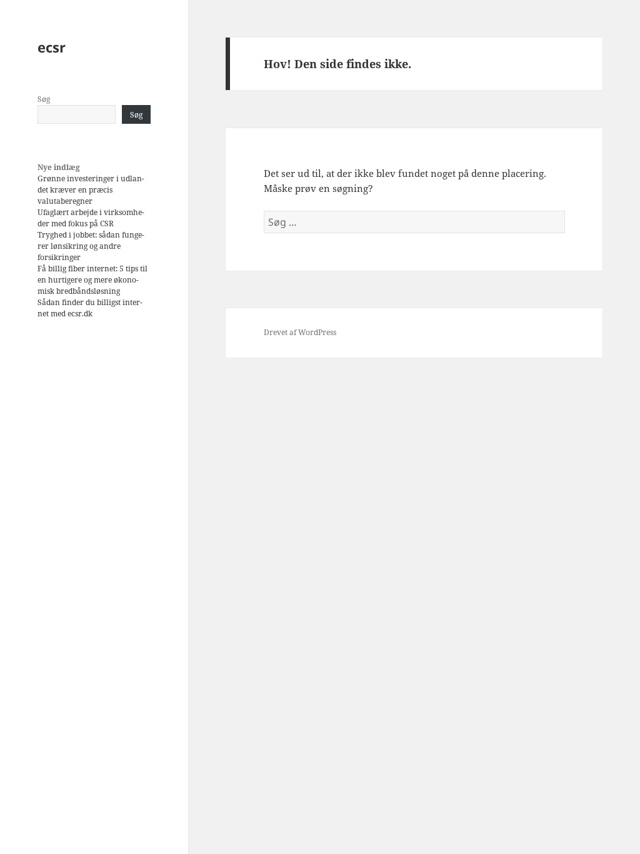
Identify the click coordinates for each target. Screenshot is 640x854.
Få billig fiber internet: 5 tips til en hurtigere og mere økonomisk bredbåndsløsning (93, 279)
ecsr (52, 47)
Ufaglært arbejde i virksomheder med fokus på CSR (91, 218)
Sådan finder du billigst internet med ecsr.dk (90, 308)
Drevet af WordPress (300, 332)
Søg (44, 99)
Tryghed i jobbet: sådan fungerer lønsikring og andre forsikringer (91, 246)
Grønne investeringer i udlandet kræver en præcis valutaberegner (91, 189)
